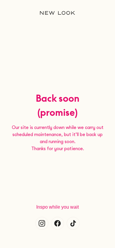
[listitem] (41, 223)
